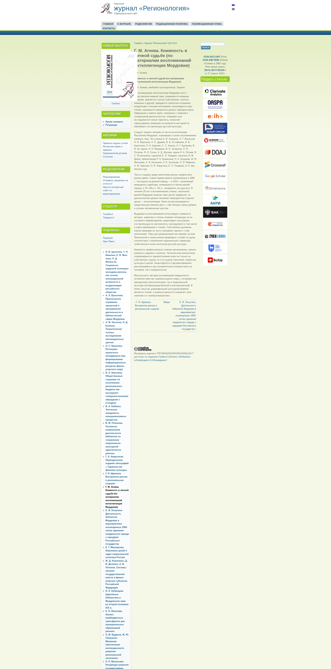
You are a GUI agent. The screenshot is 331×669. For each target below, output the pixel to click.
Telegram (108, 217)
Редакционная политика (172, 24)
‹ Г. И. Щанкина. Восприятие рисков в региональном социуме (147, 305)
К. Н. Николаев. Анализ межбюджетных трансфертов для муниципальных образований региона (115, 621)
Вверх (165, 302)
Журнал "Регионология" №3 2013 (160, 43)
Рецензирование (111, 177)
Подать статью (215, 79)
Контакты (109, 28)
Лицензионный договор (115, 153)
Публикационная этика (207, 24)
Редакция (108, 238)
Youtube (108, 214)
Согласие (108, 156)
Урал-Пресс (109, 241)
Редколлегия (143, 24)
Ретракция (111, 125)
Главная (108, 24)
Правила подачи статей (115, 143)
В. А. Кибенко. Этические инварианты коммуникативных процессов (116, 413)
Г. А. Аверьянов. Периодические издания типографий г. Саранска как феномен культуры (117, 463)
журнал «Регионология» (152, 8)
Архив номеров (114, 121)
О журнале (124, 24)
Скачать (116, 103)
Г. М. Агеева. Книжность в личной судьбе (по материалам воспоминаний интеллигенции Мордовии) (117, 497)
